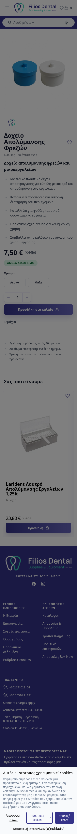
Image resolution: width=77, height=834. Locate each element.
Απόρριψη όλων (13, 817)
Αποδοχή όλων (64, 818)
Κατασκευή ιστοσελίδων (29, 829)
